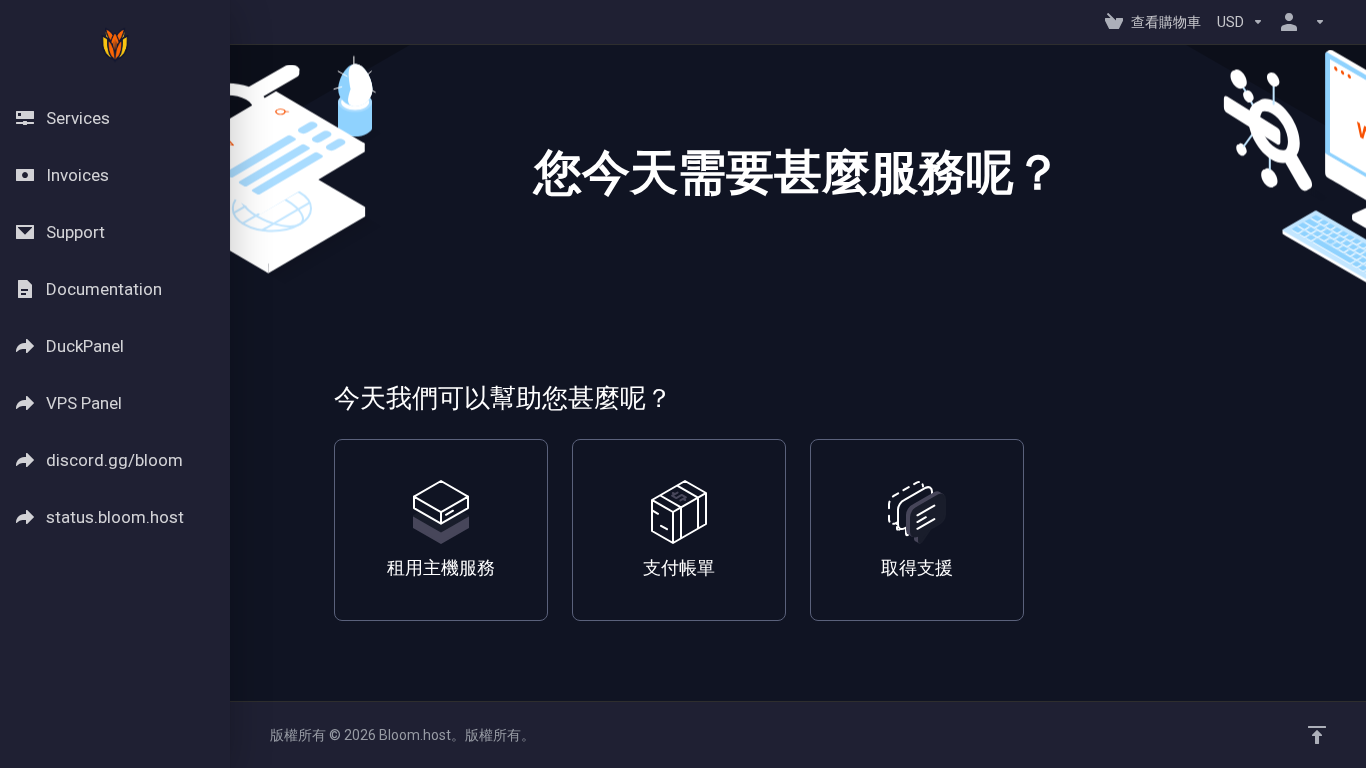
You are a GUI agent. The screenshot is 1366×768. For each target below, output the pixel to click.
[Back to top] (1317, 735)
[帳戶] (1299, 22)
